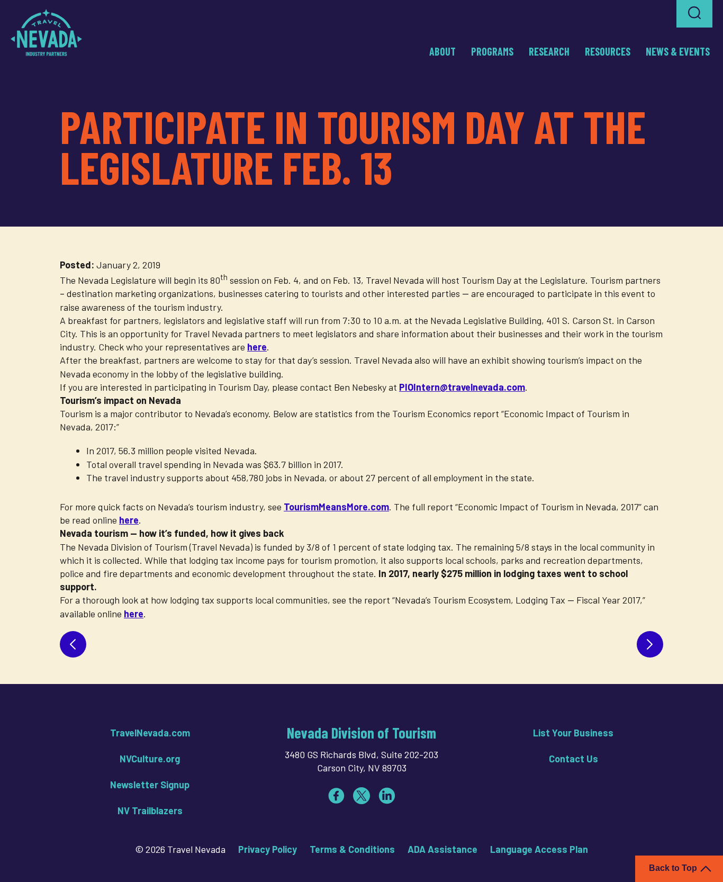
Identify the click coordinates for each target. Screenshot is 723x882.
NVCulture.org (150, 758)
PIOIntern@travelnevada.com (462, 387)
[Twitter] (361, 795)
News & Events (678, 51)
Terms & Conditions (352, 849)
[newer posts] (73, 644)
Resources (607, 51)
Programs (492, 51)
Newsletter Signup (149, 784)
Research (549, 51)
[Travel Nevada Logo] (46, 32)
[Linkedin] (387, 795)
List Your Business (573, 733)
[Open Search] (694, 14)
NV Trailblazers (150, 810)
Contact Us (573, 758)
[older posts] (650, 644)
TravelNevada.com (150, 733)
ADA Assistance (442, 849)
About (442, 51)
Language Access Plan (539, 849)
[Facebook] (336, 795)
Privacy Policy (267, 849)
